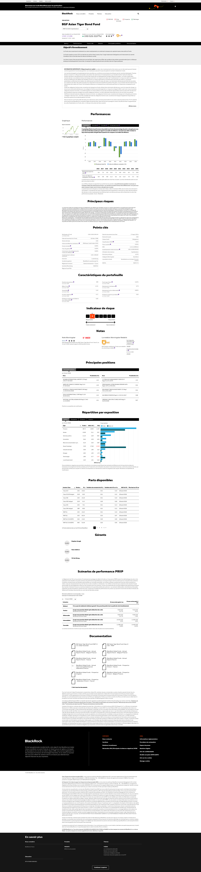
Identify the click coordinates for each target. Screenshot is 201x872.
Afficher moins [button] (132, 106)
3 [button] (99, 527)
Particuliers (164, 1)
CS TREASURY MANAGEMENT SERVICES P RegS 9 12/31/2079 (113, 380)
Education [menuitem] (108, 14)
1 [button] (94, 527)
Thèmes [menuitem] (99, 14)
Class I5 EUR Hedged (68, 494)
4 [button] (101, 527)
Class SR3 (65, 505)
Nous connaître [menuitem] (80, 14)
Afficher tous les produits (70, 849)
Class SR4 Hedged (68, 508)
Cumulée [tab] (103, 125)
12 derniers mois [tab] (114, 125)
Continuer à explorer (100, 867)
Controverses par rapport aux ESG (73, 703)
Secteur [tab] (66, 419)
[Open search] (138, 13)
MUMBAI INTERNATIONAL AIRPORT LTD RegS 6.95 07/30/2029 (75, 380)
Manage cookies (145, 761)
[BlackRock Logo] (34, 742)
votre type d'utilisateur (69, 7)
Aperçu (66, 43)
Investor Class (66, 487)
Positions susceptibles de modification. (72, 406)
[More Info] (113, 35)
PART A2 (65, 515)
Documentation (131, 43)
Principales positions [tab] (69, 369)
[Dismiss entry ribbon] (175, 6)
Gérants (100, 43)
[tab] (71, 129)
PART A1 (65, 512)
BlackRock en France (29, 846)
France (172, 1)
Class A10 (65, 490)
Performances (77, 43)
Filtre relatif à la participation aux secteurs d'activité (105, 702)
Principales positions (114, 43)
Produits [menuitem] (91, 14)
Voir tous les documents (79, 687)
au (63, 599)
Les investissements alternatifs (111, 849)
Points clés (90, 43)
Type (64, 425)
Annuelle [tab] (94, 125)
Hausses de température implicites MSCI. (93, 703)
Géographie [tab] (74, 419)
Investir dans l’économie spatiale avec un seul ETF (115, 854)
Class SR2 (65, 497)
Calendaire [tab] (86, 125)
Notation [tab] (90, 419)
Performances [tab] (87, 121)
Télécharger (136, 19)
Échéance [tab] (82, 419)
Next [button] (105, 527)
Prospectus (127, 19)
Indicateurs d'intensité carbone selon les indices (80, 702)
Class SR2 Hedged (68, 501)
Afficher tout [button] (97, 462)
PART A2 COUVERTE (68, 519)
